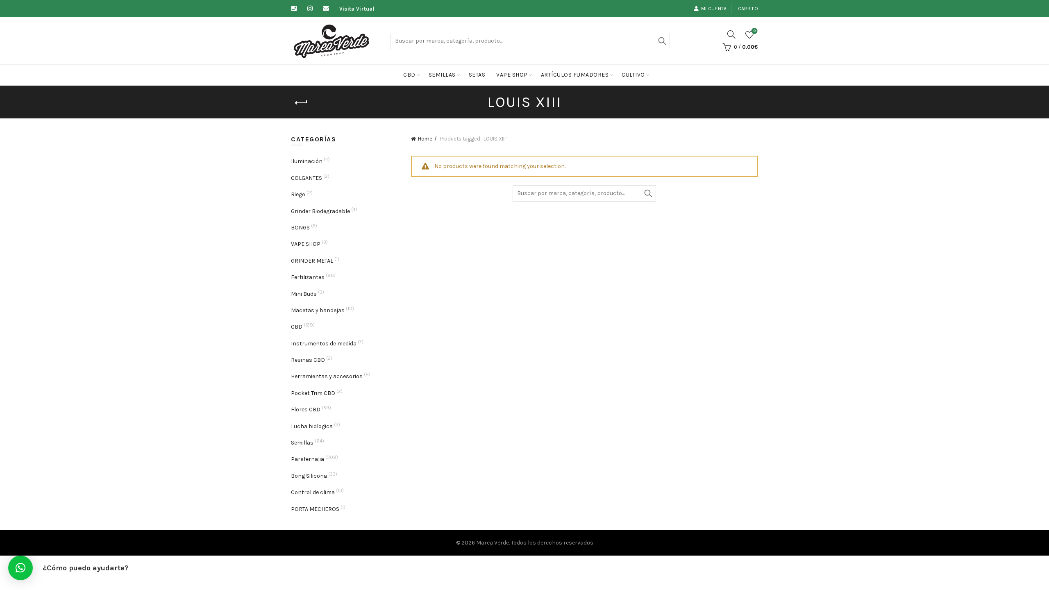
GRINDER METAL (312, 260)
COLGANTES (306, 178)
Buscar (662, 41)
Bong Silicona (309, 475)
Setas (477, 74)
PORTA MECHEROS (315, 509)
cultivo (633, 74)
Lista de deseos (755, 31)
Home (425, 139)
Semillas (442, 74)
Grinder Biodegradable (320, 211)
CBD (409, 74)
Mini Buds (304, 293)
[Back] (301, 103)
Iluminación (306, 161)
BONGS (300, 227)
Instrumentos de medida (323, 343)
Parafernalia (307, 459)
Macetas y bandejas (318, 310)
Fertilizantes (308, 277)
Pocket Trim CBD (313, 393)
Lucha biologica (312, 426)
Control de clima (313, 492)
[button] (20, 568)
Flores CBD (305, 409)
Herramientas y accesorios (327, 376)
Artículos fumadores (575, 74)
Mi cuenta (714, 8)
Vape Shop (512, 74)
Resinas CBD (308, 359)
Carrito (748, 8)
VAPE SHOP (305, 244)
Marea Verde (492, 542)
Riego (298, 194)
